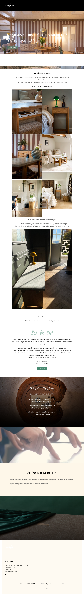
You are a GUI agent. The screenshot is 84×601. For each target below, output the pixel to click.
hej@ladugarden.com (11, 572)
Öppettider (55, 321)
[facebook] (5, 574)
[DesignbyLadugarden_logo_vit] (9, 2)
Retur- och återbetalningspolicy (42, 588)
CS (63, 584)
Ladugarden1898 (39, 584)
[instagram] (8, 574)
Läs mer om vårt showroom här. (42, 86)
